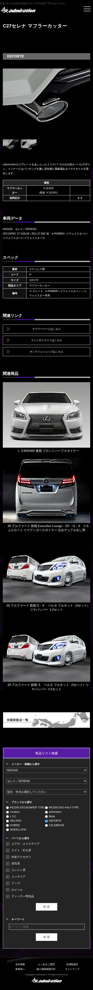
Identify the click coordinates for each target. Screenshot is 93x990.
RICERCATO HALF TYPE (64, 807)
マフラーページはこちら (46, 329)
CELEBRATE (56, 825)
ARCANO (15, 820)
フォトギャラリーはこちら (46, 340)
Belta (52, 816)
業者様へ (20, 969)
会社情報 (20, 964)
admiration (55, 811)
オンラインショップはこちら (46, 351)
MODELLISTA (18, 829)
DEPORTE (55, 820)
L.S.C (13, 816)
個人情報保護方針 (46, 969)
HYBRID (15, 825)
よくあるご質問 (46, 964)
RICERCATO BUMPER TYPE (27, 807)
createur (15, 811)
